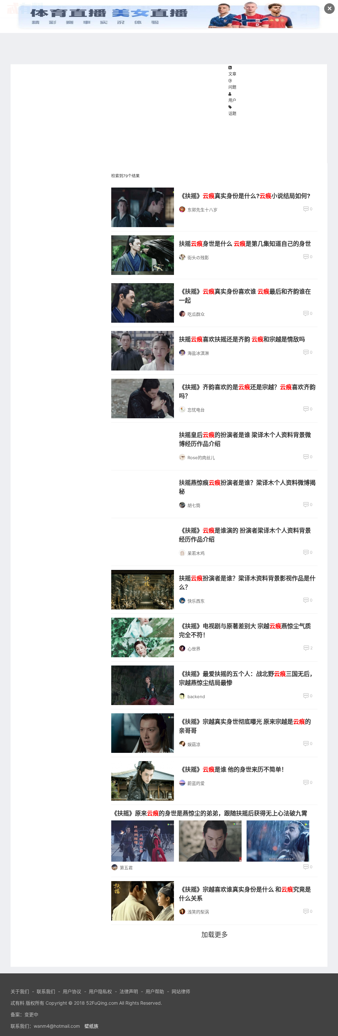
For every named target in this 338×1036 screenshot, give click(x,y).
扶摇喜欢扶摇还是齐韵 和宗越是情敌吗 (242, 339)
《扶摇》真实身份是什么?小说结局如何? (244, 195)
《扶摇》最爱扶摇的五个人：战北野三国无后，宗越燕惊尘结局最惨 (247, 678)
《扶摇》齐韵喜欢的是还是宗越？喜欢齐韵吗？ (247, 392)
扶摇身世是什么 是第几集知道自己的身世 (245, 243)
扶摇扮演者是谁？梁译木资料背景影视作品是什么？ (247, 583)
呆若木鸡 (196, 553)
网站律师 (181, 991)
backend (196, 696)
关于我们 (20, 991)
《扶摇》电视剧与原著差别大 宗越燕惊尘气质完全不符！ (245, 630)
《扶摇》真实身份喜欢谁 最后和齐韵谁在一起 (245, 296)
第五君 (126, 867)
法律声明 (128, 991)
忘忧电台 (196, 409)
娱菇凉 (193, 744)
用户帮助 (155, 991)
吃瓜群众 (196, 314)
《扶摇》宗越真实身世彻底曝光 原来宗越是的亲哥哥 (245, 726)
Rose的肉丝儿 (201, 457)
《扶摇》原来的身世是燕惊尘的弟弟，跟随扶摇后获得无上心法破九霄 (209, 813)
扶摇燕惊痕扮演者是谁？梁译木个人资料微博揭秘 (247, 487)
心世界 (193, 648)
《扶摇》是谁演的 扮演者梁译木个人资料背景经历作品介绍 (245, 535)
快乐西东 (196, 601)
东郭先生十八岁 (202, 209)
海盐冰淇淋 (198, 353)
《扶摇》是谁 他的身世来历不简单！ (233, 769)
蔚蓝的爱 (196, 783)
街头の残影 (198, 257)
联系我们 (46, 991)
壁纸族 (91, 1026)
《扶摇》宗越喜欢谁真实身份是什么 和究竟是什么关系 (245, 894)
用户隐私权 (100, 991)
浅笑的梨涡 (198, 911)
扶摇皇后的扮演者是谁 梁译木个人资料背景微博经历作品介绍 (245, 439)
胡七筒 (193, 505)
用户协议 (72, 991)
